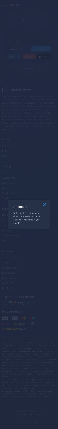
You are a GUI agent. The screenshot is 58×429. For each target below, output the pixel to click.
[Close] (44, 205)
